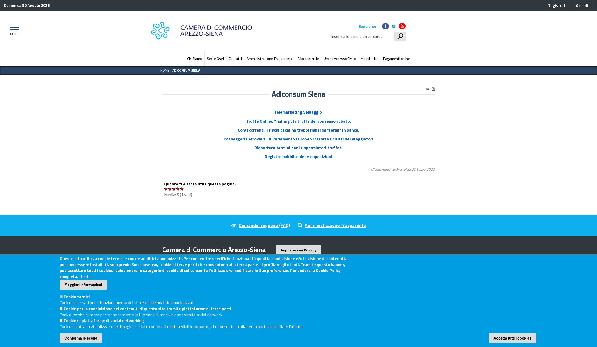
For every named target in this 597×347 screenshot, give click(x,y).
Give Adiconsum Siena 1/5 (166, 189)
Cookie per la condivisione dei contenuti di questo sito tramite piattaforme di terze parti (147, 308)
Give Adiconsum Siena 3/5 (174, 189)
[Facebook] (385, 26)
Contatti (235, 58)
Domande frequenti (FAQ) (264, 225)
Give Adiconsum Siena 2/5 (170, 189)
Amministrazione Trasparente (270, 58)
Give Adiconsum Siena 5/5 (182, 189)
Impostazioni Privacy (298, 250)
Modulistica (369, 58)
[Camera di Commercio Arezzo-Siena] (202, 31)
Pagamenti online (396, 58)
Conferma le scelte (80, 338)
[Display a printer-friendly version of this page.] (428, 89)
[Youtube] (402, 26)
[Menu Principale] (13, 31)
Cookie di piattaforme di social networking (104, 321)
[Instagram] (394, 26)
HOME (164, 70)
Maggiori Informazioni (83, 284)
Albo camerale (308, 58)
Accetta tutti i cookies (512, 338)
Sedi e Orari (215, 58)
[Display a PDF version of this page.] (433, 89)
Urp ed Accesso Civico (340, 58)
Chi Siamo (194, 58)
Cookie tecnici (77, 297)
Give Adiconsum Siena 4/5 (178, 189)
